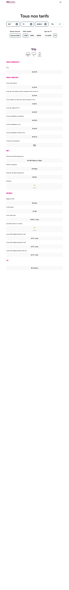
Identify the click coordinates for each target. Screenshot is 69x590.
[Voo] (10, 2)
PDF (34, 145)
